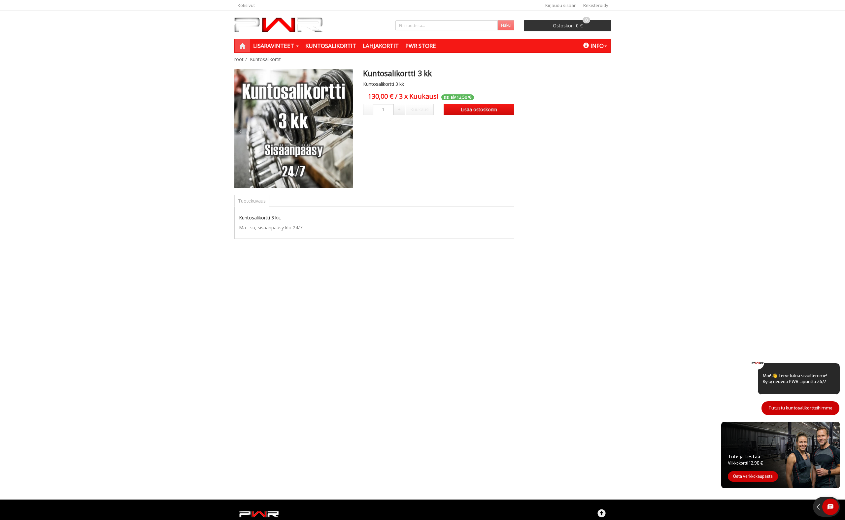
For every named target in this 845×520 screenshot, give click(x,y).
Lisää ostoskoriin (479, 109)
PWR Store (420, 45)
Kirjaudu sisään (561, 5)
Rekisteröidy (595, 5)
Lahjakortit (381, 45)
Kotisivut (246, 5)
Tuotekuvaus (252, 201)
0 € (570, 24)
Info (597, 45)
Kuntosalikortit (330, 45)
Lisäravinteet (274, 45)
